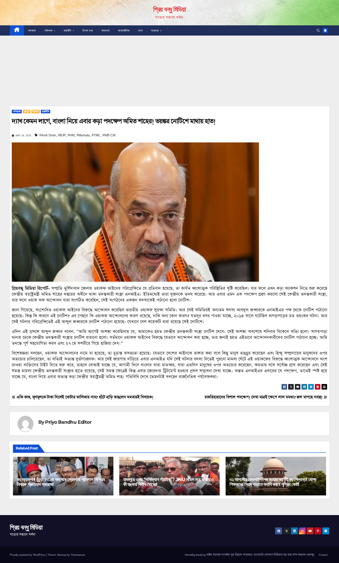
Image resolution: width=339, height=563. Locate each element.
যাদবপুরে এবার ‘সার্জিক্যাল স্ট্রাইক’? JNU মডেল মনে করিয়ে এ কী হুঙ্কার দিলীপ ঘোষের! (168, 482)
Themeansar (78, 555)
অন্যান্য (155, 30)
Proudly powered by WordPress (28, 555)
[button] (318, 30)
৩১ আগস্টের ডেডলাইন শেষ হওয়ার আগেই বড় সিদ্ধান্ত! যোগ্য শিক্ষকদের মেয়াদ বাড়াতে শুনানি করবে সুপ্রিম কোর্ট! (273, 482)
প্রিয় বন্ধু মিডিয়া (169, 9)
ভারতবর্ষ (105, 30)
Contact (323, 555)
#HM (71, 135)
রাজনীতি (68, 30)
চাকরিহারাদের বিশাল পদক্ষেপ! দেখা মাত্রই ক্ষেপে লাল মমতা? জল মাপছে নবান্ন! (264, 397)
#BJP (62, 135)
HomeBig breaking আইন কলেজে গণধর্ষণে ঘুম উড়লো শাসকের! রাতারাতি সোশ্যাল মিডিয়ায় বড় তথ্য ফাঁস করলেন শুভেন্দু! (250, 555)
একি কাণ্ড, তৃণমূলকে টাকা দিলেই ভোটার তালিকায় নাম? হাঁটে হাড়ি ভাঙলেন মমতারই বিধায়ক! (84, 397)
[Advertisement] (169, 65)
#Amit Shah (47, 135)
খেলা (140, 30)
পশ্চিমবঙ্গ (49, 30)
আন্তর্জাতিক (123, 30)
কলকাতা (32, 30)
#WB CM (108, 135)
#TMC (96, 135)
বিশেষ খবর (88, 30)
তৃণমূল (26, 111)
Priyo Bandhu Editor (68, 422)
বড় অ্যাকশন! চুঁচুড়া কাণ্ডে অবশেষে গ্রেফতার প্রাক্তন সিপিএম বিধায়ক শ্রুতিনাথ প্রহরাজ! (61, 482)
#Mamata (83, 135)
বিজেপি (36, 111)
